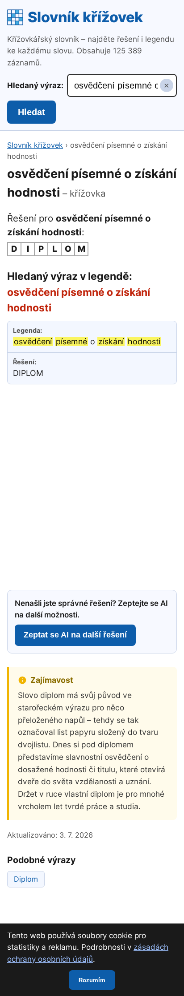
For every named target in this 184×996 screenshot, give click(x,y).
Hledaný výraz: (35, 85)
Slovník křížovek (85, 17)
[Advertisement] (92, 485)
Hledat (31, 112)
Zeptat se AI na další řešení (75, 634)
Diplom (26, 879)
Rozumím (92, 980)
